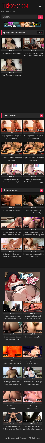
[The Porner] (18, 5)
